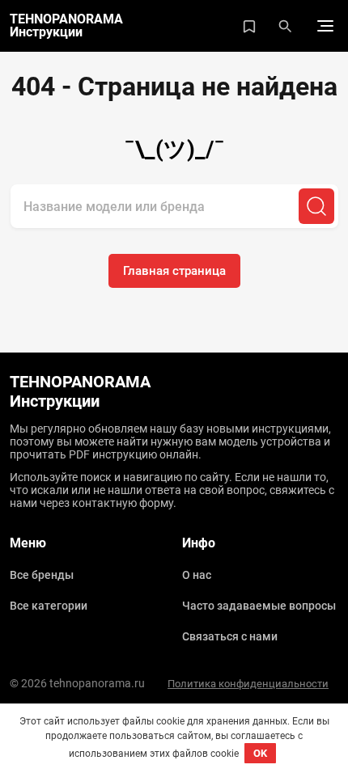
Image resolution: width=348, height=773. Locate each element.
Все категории (48, 605)
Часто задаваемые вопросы (259, 605)
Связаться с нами (230, 636)
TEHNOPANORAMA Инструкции (66, 26)
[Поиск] (316, 206)
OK (260, 753)
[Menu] (325, 26)
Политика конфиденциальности (248, 684)
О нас (196, 574)
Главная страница (174, 271)
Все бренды (42, 574)
